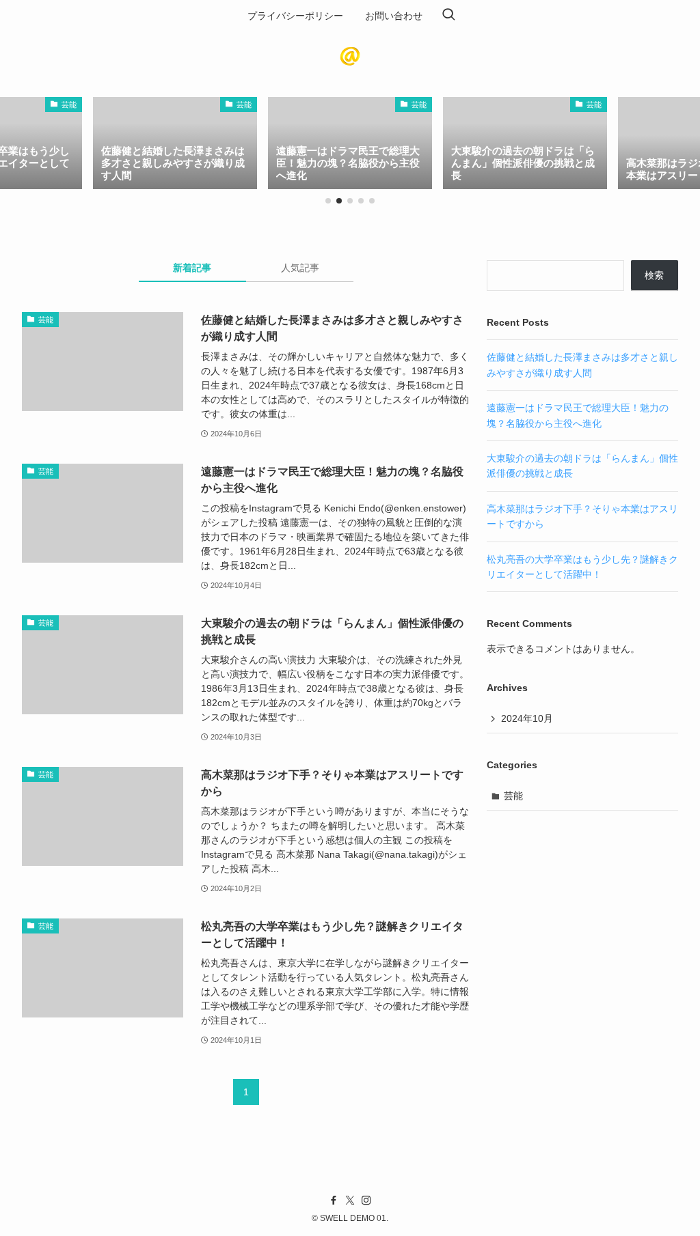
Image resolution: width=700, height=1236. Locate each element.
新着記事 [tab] (192, 267)
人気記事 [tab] (300, 267)
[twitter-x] (350, 1200)
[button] (328, 200)
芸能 (513, 795)
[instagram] (366, 1200)
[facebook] (333, 1200)
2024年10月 (527, 718)
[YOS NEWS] (350, 56)
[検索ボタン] (448, 15)
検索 (654, 275)
